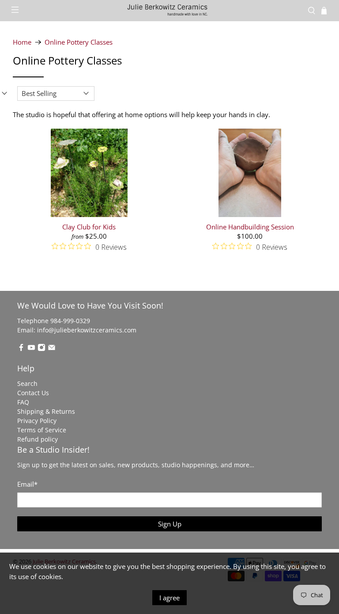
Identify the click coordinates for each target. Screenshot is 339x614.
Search (27, 383)
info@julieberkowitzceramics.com (86, 330)
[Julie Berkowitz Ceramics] (169, 10)
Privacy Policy (36, 420)
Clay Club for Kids (89, 226)
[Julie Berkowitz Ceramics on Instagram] (41, 349)
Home (22, 42)
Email (27, 484)
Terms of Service (41, 430)
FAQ (23, 402)
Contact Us (33, 393)
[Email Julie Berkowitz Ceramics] (52, 349)
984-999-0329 (70, 321)
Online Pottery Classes (79, 42)
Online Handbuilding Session (250, 226)
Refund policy (37, 439)
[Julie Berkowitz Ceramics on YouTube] (31, 349)
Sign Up (169, 523)
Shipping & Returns (46, 411)
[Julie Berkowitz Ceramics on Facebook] (21, 349)
